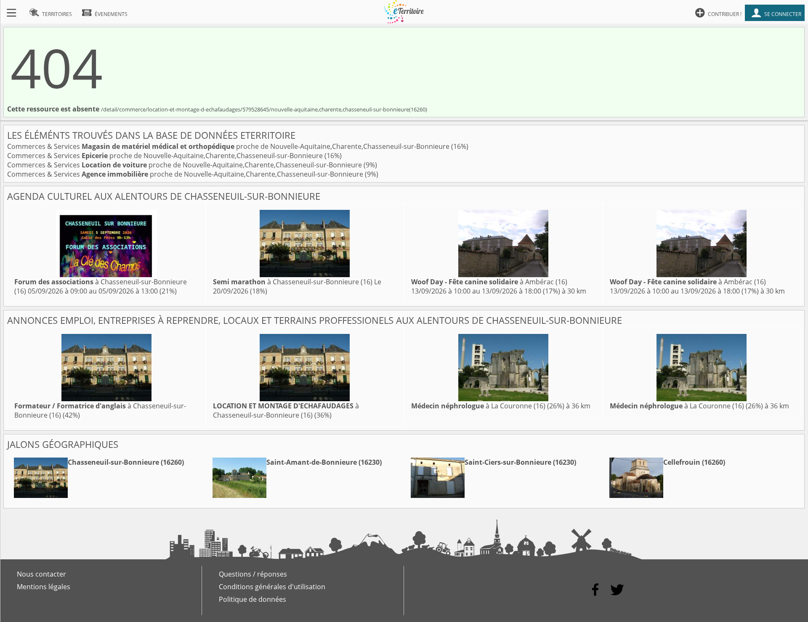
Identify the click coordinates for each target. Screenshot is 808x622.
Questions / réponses (253, 574)
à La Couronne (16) (478, 405)
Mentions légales (43, 586)
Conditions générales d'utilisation (272, 586)
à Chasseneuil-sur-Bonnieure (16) (292, 281)
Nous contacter (41, 574)
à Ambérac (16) (489, 281)
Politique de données (252, 599)
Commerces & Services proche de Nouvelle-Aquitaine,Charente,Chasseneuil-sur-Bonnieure (229, 146)
